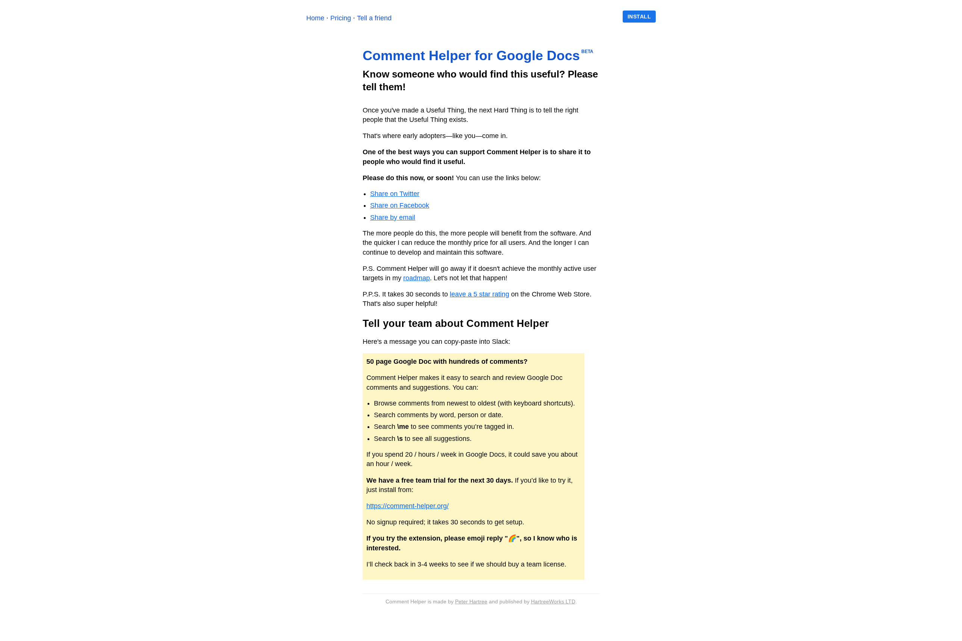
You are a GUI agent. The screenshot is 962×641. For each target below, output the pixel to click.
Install (639, 17)
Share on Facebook (399, 205)
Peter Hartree (471, 601)
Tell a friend (374, 18)
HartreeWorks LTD (553, 601)
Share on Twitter (394, 193)
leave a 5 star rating (479, 294)
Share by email (392, 217)
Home (315, 18)
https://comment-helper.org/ (407, 506)
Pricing (340, 18)
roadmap (416, 278)
